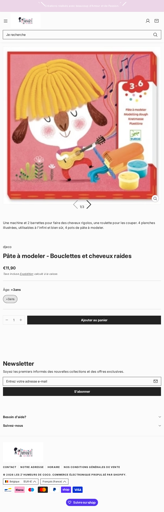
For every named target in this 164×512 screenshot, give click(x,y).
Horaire (54, 467)
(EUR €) (21, 481)
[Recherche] (155, 34)
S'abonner (82, 392)
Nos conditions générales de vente (92, 467)
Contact (9, 467)
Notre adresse (32, 467)
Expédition (26, 273)
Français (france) (52, 481)
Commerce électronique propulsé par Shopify (88, 474)
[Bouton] (88, 204)
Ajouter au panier (94, 320)
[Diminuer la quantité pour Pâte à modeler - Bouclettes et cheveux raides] (5, 320)
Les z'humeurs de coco (32, 474)
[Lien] (25, 20)
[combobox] (82, 34)
